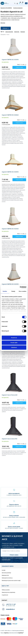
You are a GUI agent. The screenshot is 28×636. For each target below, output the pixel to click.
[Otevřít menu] (26, 3)
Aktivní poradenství (14, 493)
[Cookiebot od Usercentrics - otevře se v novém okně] (20, 287)
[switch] (24, 321)
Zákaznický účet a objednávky (8, 592)
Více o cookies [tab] (22, 291)
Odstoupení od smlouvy (7, 578)
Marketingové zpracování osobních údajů (11, 580)
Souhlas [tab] (5, 291)
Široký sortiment (14, 515)
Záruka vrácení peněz (14, 526)
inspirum (6, 632)
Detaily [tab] (13, 291)
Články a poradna (6, 590)
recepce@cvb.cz (10, 609)
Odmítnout (14, 347)
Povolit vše (14, 337)
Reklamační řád (5, 575)
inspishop (21, 632)
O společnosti (5, 595)
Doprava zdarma (14, 504)
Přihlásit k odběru (14, 555)
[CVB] (5, 3)
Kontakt (3, 570)
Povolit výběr (14, 342)
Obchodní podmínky (6, 572)
